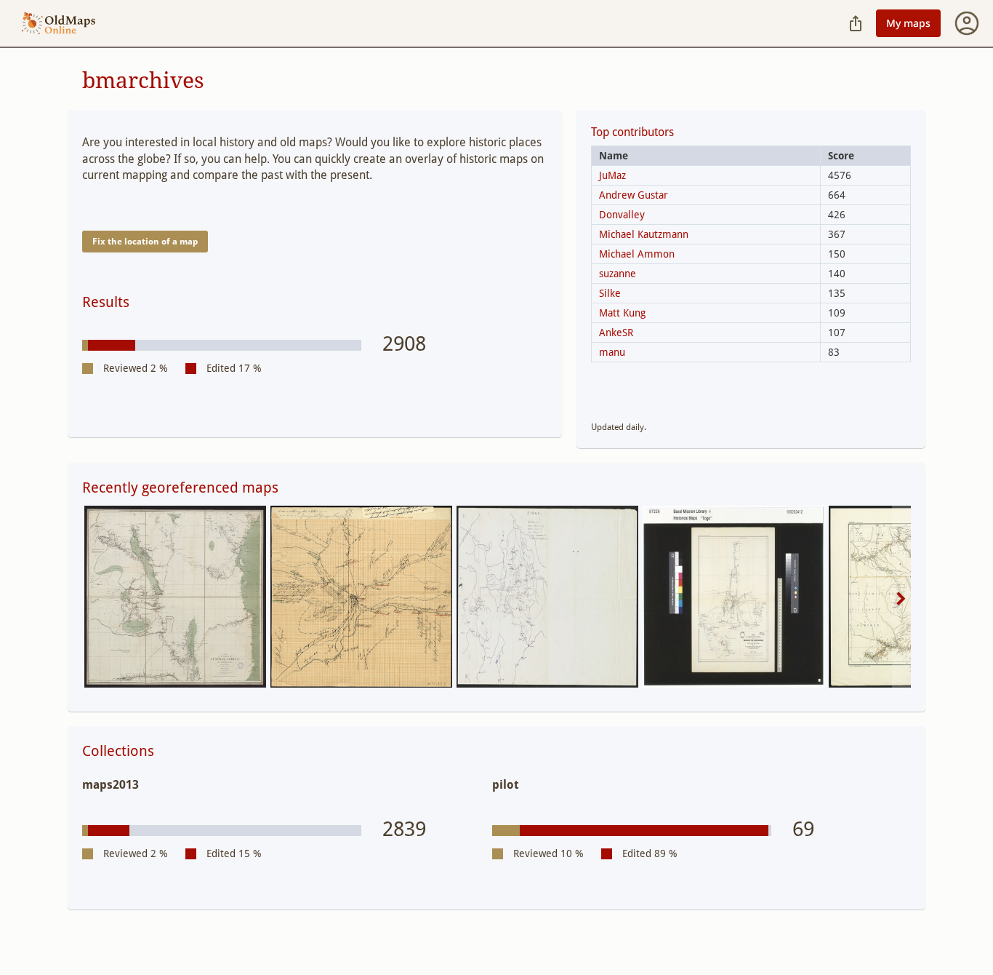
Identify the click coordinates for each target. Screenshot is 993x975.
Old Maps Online (58, 24)
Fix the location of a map (145, 241)
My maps (908, 23)
